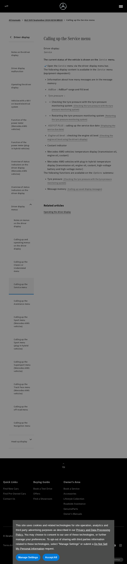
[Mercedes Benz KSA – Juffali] (63, 6)
